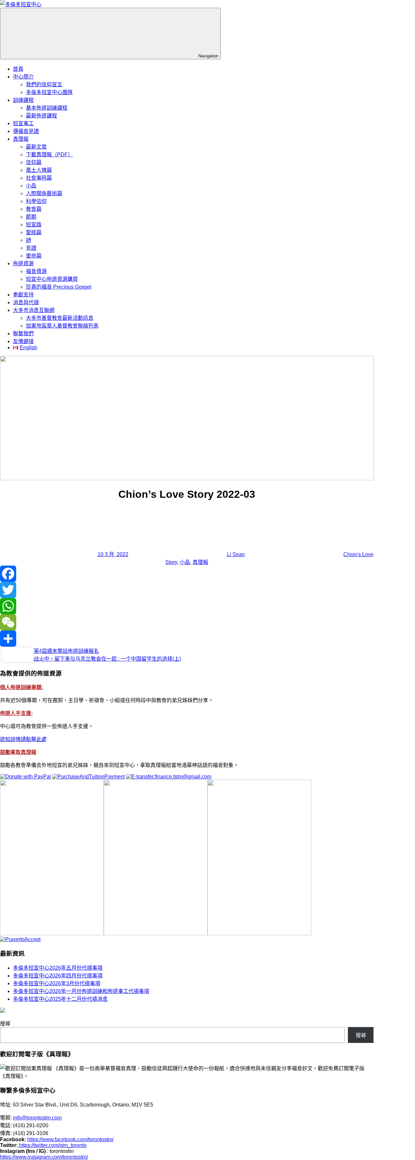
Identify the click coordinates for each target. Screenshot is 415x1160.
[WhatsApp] (187, 606)
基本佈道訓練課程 (46, 108)
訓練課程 (23, 100)
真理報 (21, 139)
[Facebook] (187, 574)
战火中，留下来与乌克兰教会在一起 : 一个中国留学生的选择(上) (107, 659)
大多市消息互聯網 (33, 310)
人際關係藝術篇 (44, 193)
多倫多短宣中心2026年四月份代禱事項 (57, 975)
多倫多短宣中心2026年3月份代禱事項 (56, 983)
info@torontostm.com (37, 1117)
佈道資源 (23, 263)
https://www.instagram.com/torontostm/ (44, 1157)
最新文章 (36, 146)
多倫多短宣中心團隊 (49, 92)
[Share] (187, 638)
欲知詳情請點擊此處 (23, 739)
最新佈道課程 (41, 115)
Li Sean (236, 554)
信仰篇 (34, 162)
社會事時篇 (39, 178)
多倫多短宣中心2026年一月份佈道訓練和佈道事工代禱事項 (81, 991)
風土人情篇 (39, 170)
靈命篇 (34, 255)
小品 (31, 185)
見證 (31, 248)
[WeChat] (187, 622)
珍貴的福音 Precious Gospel (58, 287)
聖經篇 (34, 232)
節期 (31, 217)
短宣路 (34, 224)
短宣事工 (23, 123)
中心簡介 (23, 76)
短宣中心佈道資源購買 (52, 279)
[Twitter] (187, 590)
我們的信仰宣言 (44, 84)
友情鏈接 (23, 341)
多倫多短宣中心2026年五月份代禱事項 (57, 968)
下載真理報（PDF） (49, 154)
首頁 (18, 69)
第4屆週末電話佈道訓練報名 (66, 651)
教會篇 (34, 209)
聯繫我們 (23, 333)
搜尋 (5, 1023)
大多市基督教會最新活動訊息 (59, 318)
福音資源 (36, 271)
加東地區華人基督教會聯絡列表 (62, 326)
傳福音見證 (26, 131)
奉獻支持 (23, 294)
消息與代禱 (26, 302)
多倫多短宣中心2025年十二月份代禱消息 (60, 999)
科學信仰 (36, 201)
